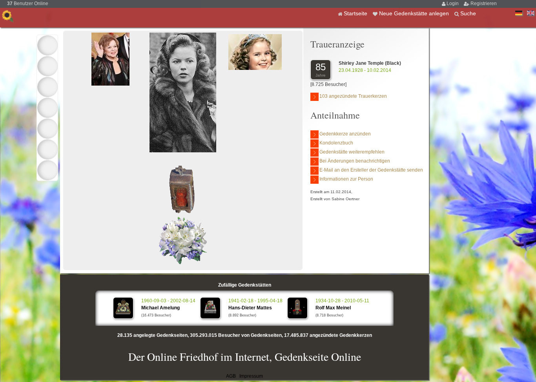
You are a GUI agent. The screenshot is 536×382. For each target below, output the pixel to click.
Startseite (356, 13)
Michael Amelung (160, 308)
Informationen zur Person (346, 179)
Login (453, 3)
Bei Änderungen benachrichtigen (354, 161)
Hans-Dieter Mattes (250, 308)
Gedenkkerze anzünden (345, 134)
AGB (231, 376)
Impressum (251, 376)
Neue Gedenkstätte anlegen (414, 13)
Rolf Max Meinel (333, 308)
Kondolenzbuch (336, 143)
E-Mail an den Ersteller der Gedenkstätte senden (371, 170)
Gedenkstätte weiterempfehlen (352, 152)
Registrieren (483, 3)
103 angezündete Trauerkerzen (353, 96)
